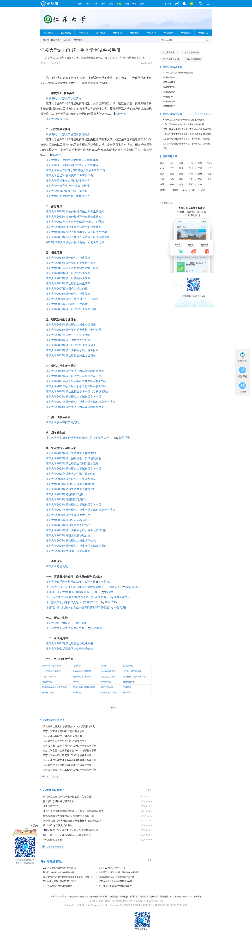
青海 (181, 184)
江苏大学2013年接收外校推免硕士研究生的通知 (75, 211)
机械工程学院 (107, 687)
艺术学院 (77, 666)
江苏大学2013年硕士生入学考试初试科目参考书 (75, 370)
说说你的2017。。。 (54, 806)
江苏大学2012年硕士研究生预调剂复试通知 (72, 463)
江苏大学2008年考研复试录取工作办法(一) (72, 484)
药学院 (104, 666)
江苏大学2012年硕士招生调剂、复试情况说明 (73, 458)
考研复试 (117, 33)
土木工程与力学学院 (51, 671)
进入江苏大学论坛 (203, 114)
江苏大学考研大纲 (170, 59)
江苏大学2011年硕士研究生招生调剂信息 (70, 473)
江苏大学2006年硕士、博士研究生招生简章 (72, 298)
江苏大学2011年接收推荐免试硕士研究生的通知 (75, 221)
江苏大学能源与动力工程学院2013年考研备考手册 (69, 769)
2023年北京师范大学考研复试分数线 (59, 881)
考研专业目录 (169, 82)
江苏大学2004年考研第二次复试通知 (68, 550)
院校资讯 (66, 33)
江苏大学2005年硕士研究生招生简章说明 (71, 309)
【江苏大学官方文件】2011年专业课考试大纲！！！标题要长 (83, 586)
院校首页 (49, 33)
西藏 (200, 184)
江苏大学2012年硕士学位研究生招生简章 (71, 262)
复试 (103, 3)
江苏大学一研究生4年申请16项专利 (67, 185)
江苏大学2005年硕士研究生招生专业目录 (71, 355)
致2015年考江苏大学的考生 (57, 825)
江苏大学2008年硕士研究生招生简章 (68, 283)
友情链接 (114, 896)
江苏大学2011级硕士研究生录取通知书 (69, 648)
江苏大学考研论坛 (57, 566)
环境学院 (127, 687)
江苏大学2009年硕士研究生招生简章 (68, 278)
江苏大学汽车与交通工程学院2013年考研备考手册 (69, 760)
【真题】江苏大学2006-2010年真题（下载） (73, 592)
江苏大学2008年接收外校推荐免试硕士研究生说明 (76, 232)
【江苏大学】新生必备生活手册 (65, 628)
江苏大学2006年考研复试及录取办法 (68, 525)
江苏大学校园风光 (57, 118)
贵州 (209, 179)
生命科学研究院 (108, 671)
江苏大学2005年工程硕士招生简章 (67, 304)
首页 (80, 3)
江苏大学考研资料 (193, 59)
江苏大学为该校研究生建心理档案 (66, 190)
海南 (172, 184)
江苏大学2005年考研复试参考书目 (67, 520)
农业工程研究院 (49, 676)
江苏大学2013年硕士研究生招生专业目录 (71, 324)
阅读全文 (120, 113)
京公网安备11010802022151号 (172, 905)
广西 (200, 179)
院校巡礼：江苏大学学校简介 (63, 98)
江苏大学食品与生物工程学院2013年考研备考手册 (69, 750)
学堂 (119, 3)
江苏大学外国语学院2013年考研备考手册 (65, 741)
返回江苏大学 (52, 776)
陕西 (200, 163)
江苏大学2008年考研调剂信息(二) (66, 499)
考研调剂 (134, 33)
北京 (162, 163)
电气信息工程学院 (109, 692)
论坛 (127, 3)
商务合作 (74, 896)
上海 (181, 163)
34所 (203, 190)
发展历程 (64, 896)
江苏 (172, 163)
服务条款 (84, 896)
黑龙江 (163, 190)
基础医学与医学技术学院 (84, 687)
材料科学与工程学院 (51, 666)
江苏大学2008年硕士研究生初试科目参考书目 (73, 396)
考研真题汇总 (169, 106)
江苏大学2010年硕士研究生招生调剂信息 (71, 478)
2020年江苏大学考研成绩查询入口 (178, 72)
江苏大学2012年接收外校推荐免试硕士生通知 (73, 216)
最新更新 (164, 896)
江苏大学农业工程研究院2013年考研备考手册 (67, 765)
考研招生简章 (169, 77)
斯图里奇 (124, 437)
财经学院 (127, 692)
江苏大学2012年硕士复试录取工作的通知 (71, 453)
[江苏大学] (67, 20)
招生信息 (100, 33)
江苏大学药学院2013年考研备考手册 (62, 736)
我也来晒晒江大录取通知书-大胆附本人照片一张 (68, 815)
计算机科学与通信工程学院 (54, 687)
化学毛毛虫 (121, 597)
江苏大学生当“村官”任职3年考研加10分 (69, 175)
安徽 (181, 173)
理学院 (76, 682)
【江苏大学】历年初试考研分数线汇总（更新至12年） (79, 437)
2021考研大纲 (195, 896)
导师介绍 (83, 33)
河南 (191, 173)
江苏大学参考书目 (191, 52)
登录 (169, 3)
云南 (162, 179)
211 (185, 190)
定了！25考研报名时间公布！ (112, 868)
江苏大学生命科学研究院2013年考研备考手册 (67, 755)
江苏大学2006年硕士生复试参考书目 (68, 514)
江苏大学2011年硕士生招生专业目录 (68, 334)
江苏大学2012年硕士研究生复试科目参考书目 (73, 468)
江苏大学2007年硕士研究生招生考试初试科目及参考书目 (80, 401)
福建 (209, 173)
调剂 (111, 3)
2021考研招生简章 (178, 896)
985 (194, 190)
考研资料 (186, 33)
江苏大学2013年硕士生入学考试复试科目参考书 (75, 406)
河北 (181, 168)
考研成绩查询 (169, 92)
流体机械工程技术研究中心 (135, 676)
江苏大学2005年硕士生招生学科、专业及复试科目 (76, 530)
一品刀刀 (106, 581)
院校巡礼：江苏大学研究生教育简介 (68, 134)
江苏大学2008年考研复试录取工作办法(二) (72, 489)
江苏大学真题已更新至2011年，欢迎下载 (70, 581)
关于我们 (54, 896)
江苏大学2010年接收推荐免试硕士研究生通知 (73, 226)
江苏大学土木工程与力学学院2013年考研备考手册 (69, 745)
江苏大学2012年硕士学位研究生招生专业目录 (73, 329)
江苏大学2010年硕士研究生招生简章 (68, 273)
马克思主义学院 (108, 676)
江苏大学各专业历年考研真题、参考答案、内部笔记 (186, 139)
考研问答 (152, 33)
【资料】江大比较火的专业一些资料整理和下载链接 (77, 607)
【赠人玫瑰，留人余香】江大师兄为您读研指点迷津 (70, 830)
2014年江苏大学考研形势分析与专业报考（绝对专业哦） (73, 820)
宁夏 (191, 184)
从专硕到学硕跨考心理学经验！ (59, 801)
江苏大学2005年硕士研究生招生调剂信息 (71, 540)
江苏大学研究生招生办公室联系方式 (68, 196)
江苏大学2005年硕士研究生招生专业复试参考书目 (76, 545)
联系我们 (134, 896)
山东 (162, 168)
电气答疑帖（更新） (53, 839)
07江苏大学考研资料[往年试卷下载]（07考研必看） (77, 597)
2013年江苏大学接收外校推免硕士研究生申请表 (75, 242)
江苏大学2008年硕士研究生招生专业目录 (71, 345)
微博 (177, 3)
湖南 (162, 173)
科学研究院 (106, 682)
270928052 (132, 586)
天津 (200, 168)
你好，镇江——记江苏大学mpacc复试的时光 (67, 835)
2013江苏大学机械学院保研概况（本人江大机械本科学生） (74, 811)
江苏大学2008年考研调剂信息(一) (66, 494)
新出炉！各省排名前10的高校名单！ (59, 872)
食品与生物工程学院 (82, 671)
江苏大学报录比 (169, 52)
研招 (134, 3)
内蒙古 (175, 190)
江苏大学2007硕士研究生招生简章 (67, 288)
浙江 (209, 168)
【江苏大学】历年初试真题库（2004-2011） (73, 602)
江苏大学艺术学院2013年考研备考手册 (63, 731)
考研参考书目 (169, 87)
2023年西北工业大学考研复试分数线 (115, 886)
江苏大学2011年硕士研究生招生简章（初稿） (73, 268)
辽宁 (172, 168)
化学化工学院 (48, 692)
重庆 (172, 173)
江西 (181, 179)
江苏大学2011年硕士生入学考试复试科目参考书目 (76, 381)
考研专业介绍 (169, 101)
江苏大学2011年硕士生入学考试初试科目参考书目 (76, 386)
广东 (191, 163)
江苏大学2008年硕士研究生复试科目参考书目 (73, 504)
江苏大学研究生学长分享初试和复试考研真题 (183, 124)
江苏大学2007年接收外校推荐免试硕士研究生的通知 (78, 237)
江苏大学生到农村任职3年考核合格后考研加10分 (75, 170)
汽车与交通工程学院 (132, 671)
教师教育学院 (129, 682)
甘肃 (191, 179)
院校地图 (154, 896)
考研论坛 (203, 33)
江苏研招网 (56, 40)
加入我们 (104, 896)
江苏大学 (68, 40)
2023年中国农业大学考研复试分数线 (115, 881)
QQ (184, 3)
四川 (191, 168)
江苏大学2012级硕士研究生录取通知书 (69, 643)
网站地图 (144, 896)
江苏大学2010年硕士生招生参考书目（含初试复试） (78, 391)
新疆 (162, 184)
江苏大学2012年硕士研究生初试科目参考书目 (73, 376)
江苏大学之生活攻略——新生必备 (66, 622)
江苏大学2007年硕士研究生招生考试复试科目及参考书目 (80, 509)
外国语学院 (128, 666)
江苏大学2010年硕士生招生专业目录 (68, 340)
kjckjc (108, 592)
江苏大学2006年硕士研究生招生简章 (68, 293)
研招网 (46, 40)
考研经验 (169, 33)
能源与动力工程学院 (82, 676)
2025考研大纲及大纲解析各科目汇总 (59, 868)
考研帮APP (208, 3)
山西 (172, 179)
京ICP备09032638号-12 (146, 905)
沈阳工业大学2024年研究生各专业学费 (116, 877)
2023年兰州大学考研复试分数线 (57, 886)
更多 (150, 790)
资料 (142, 3)
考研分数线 (168, 96)
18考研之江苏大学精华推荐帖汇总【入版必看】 (68, 796)
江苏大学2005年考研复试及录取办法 (68, 535)
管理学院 (77, 692)
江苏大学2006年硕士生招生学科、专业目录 (72, 350)
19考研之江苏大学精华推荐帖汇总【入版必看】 (184, 119)
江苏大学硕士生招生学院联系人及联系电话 (72, 165)
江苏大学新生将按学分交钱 (62, 422)
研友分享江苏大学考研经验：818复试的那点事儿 (69, 726)
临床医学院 (47, 682)
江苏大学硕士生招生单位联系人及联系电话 (72, 160)
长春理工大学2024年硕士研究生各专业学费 (118, 872)
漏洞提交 (124, 896)
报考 (88, 3)
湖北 (209, 163)
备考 (95, 3)
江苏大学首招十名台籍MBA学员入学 (68, 180)
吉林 (200, 173)
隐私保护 (94, 896)
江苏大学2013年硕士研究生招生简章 (68, 257)
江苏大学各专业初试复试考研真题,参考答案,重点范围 (187, 129)
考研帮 (58, 3)
